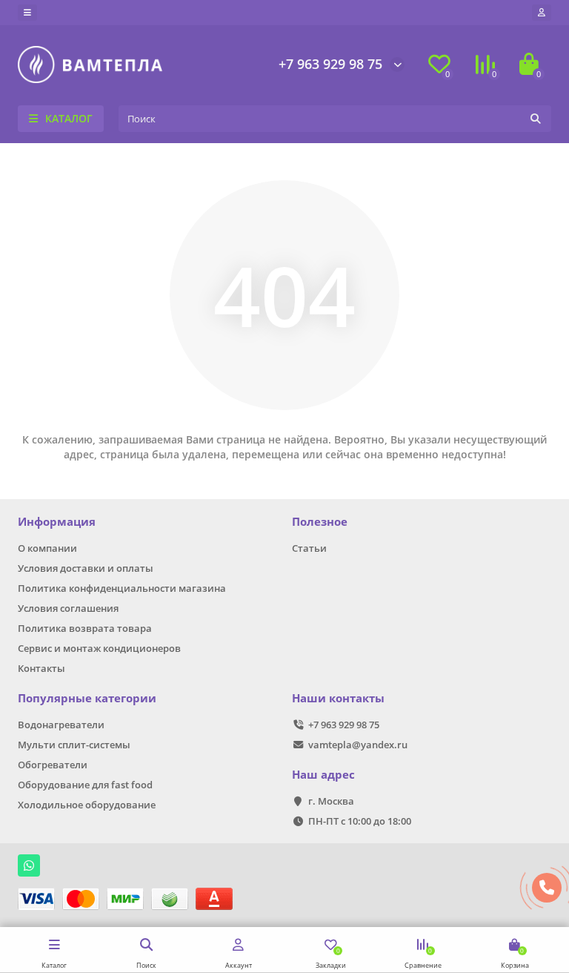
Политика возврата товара (85, 628)
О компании (47, 548)
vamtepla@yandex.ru (357, 744)
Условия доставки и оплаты (85, 568)
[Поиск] (535, 118)
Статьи (309, 548)
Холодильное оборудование (87, 804)
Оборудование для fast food (85, 784)
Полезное (319, 522)
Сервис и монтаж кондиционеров (99, 648)
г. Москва (331, 801)
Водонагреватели (61, 724)
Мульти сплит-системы (74, 744)
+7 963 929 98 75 (330, 64)
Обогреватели (52, 764)
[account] (541, 12)
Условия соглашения (68, 608)
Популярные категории (87, 698)
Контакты (41, 668)
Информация (57, 522)
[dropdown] (27, 12)
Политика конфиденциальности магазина (122, 588)
